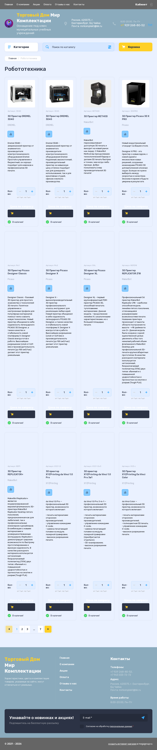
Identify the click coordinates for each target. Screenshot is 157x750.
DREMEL (11, 125)
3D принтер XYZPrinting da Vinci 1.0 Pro (59, 474)
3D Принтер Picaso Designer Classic (18, 272)
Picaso (125, 125)
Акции (36, 4)
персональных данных (121, 726)
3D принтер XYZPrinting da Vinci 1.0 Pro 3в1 (97, 474)
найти (47, 47)
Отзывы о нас (62, 4)
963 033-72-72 (120, 674)
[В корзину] (12, 213)
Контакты (78, 4)
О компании (23, 4)
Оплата (47, 4)
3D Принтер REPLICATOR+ (15, 473)
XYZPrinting (52, 483)
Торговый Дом (38, 17)
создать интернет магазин (122, 744)
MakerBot (88, 122)
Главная (9, 4)
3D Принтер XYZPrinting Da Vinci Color (133, 474)
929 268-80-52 (133, 25)
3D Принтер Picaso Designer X (57, 272)
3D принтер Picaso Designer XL (94, 272)
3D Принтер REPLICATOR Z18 (131, 272)
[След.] (48, 629)
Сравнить (11, 134)
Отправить (143, 718)
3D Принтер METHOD (96, 116)
